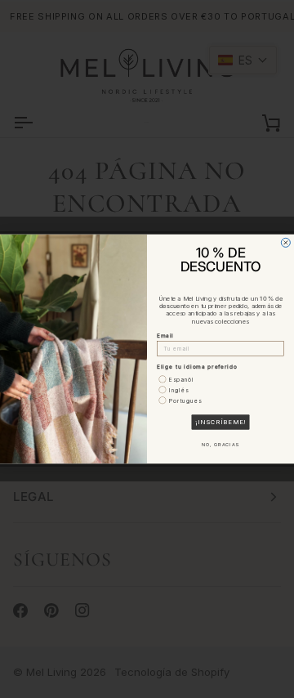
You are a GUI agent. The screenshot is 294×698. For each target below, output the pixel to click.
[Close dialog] (285, 242)
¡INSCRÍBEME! (220, 422)
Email (165, 336)
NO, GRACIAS (220, 445)
